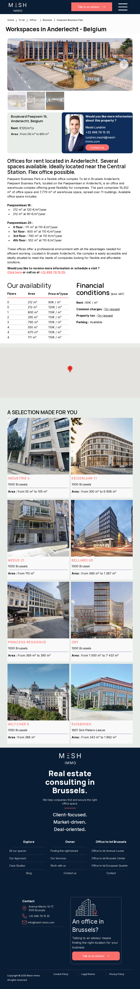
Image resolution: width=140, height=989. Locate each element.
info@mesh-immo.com (41, 922)
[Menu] (123, 7)
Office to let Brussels (111, 842)
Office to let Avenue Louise (108, 850)
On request (112, 309)
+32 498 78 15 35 (52, 272)
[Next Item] (124, 64)
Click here (14, 272)
